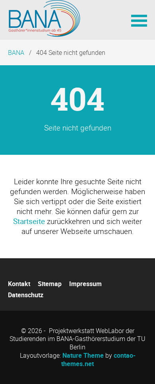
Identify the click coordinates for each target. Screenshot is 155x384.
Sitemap (50, 283)
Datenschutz (25, 294)
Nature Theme (83, 355)
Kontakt (19, 283)
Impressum (85, 283)
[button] (139, 20)
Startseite (29, 221)
